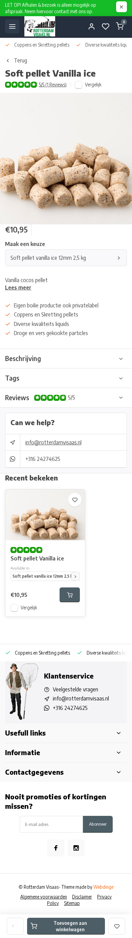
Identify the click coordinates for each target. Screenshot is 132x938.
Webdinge (103, 887)
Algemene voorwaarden (43, 897)
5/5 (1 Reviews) (53, 84)
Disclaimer (82, 897)
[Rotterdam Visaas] (39, 26)
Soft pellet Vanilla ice (37, 558)
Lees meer (18, 287)
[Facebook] (55, 847)
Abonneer (98, 824)
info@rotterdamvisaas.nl (53, 442)
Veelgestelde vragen (75, 689)
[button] (75, 576)
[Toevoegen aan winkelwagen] (70, 594)
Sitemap (72, 903)
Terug (20, 60)
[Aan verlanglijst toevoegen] (75, 499)
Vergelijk (93, 84)
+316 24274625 (42, 459)
